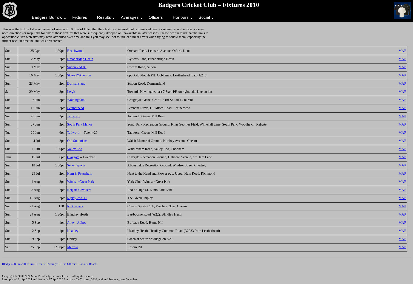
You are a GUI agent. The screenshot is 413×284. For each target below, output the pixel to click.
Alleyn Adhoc (76, 222)
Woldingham (76, 100)
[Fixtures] (29, 263)
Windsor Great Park (80, 181)
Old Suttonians (77, 141)
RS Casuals (75, 206)
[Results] (41, 263)
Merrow (72, 247)
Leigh (71, 91)
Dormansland (76, 83)
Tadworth (73, 116)
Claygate (73, 157)
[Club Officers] (68, 263)
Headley (73, 231)
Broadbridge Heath (80, 59)
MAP (402, 51)
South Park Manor (79, 124)
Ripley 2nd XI (77, 198)
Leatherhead (75, 108)
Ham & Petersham (79, 173)
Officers (156, 17)
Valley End (74, 149)
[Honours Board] (87, 263)
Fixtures (79, 17)
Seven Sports (76, 165)
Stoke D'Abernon (79, 75)
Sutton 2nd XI (76, 67)
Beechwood (75, 51)
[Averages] (53, 263)
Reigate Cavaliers (79, 190)
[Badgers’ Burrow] (12, 263)
